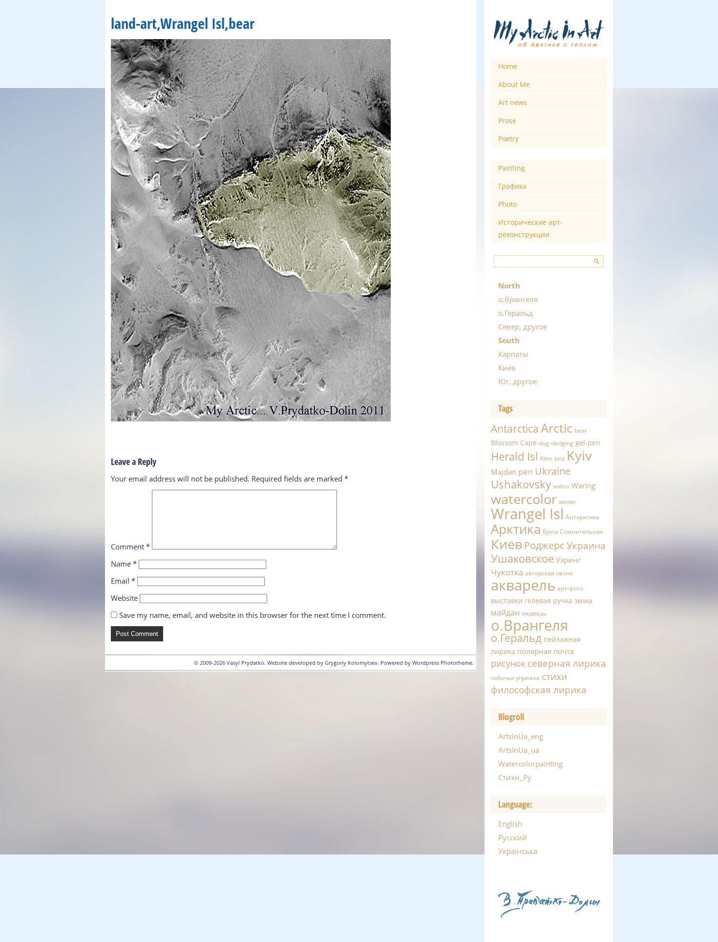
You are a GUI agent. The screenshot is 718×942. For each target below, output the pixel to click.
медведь (534, 613)
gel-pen (587, 442)
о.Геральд (515, 313)
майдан (505, 612)
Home (507, 66)
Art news (512, 102)
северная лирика (567, 663)
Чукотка (507, 572)
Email (123, 581)
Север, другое (522, 326)
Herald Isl (514, 456)
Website (124, 598)
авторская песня (549, 573)
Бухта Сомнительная (573, 531)
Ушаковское (522, 558)
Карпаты (513, 354)
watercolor (524, 499)
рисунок (508, 663)
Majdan (503, 472)
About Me (514, 84)
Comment (130, 546)
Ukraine (552, 471)
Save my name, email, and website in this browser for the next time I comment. (252, 615)
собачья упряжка (515, 678)
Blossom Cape (514, 442)
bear (580, 430)
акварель (523, 585)
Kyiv (579, 455)
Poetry (508, 138)
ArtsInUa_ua (518, 750)
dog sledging (556, 443)
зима (583, 600)
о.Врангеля (518, 299)
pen (525, 471)
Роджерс (544, 545)
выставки (507, 600)
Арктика (516, 529)
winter (567, 502)
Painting (511, 168)
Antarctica (515, 428)
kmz (559, 458)
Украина (586, 545)
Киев (507, 367)
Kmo (546, 458)
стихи (554, 676)
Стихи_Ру (514, 777)
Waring (583, 485)
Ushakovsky (521, 484)
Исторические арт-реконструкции (530, 228)
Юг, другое (517, 381)
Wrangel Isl (527, 514)
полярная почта (545, 651)
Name (124, 564)
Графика (512, 186)
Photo (507, 204)
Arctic (556, 427)
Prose (507, 120)
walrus (561, 486)
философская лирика (539, 689)
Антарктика (582, 517)
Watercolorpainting (530, 763)
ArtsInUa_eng (520, 736)
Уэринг (568, 560)
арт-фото (570, 588)
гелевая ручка (548, 600)
